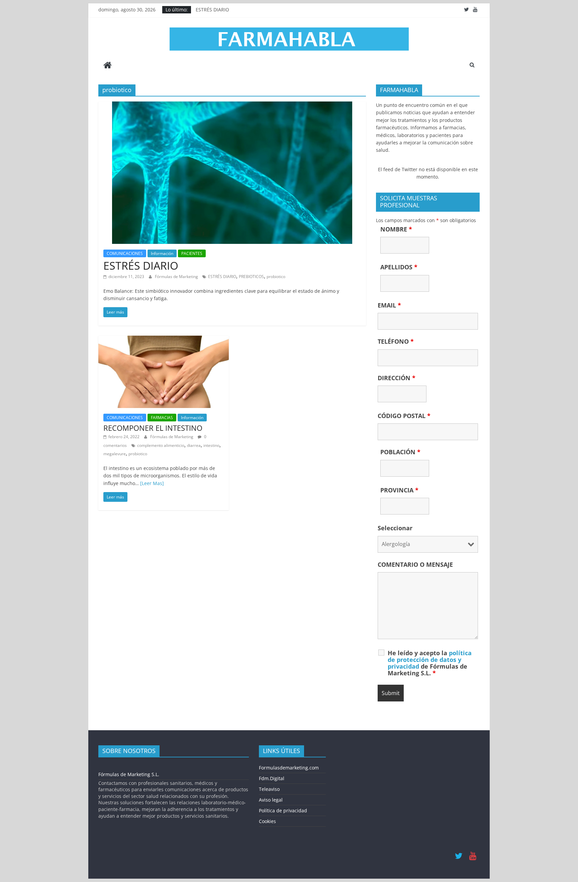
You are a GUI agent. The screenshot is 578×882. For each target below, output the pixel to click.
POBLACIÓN (400, 452)
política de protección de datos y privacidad (430, 659)
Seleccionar (395, 528)
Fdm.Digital (271, 778)
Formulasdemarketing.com (289, 767)
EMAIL (389, 305)
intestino (211, 445)
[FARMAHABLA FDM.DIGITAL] (107, 65)
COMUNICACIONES (125, 253)
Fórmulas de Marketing (177, 276)
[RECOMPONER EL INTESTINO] (163, 339)
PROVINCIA (399, 490)
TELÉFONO (396, 341)
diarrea (194, 445)
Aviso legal (271, 800)
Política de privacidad (283, 810)
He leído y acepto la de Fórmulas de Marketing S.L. (430, 663)
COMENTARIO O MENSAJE (415, 564)
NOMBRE (396, 229)
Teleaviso (269, 789)
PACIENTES (191, 253)
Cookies (267, 821)
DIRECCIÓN (396, 378)
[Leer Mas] (152, 483)
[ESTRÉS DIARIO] (232, 105)
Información (162, 253)
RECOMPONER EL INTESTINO (152, 428)
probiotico (276, 276)
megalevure (114, 454)
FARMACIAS (162, 417)
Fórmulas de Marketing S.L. (128, 774)
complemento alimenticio (160, 445)
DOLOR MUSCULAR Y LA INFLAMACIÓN (239, 8)
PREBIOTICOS (251, 276)
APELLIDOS (398, 267)
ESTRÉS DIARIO (140, 265)
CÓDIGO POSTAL (404, 416)
